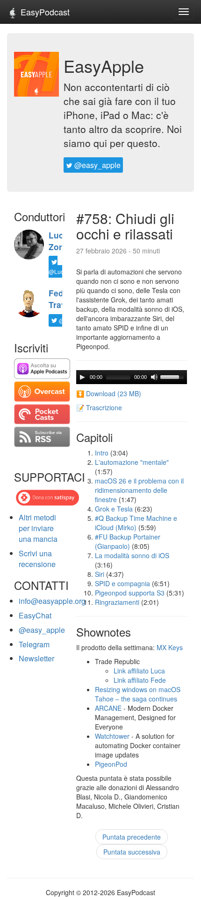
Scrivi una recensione (37, 558)
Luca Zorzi (59, 241)
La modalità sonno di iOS (132, 555)
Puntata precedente (131, 836)
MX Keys (170, 647)
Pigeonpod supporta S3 (130, 592)
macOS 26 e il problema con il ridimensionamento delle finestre (139, 490)
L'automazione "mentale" (132, 462)
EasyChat (35, 615)
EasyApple (104, 65)
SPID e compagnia (122, 583)
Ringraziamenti (117, 602)
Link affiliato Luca (139, 670)
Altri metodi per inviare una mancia (38, 528)
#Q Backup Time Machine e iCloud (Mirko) (136, 522)
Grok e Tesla (114, 508)
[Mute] (154, 377)
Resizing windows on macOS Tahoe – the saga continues (137, 694)
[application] (131, 377)
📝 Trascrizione (99, 407)
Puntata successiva (131, 851)
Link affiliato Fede (140, 680)
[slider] (173, 376)
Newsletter (36, 658)
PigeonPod (111, 764)
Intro (101, 452)
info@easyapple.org (52, 601)
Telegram (34, 644)
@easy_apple (96, 165)
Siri (99, 574)
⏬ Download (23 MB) (108, 393)
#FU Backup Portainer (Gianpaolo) (127, 541)
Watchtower (112, 736)
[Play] (82, 377)
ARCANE (108, 708)
